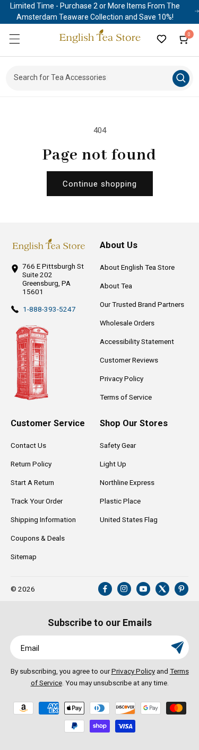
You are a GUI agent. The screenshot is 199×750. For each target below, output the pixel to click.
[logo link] (48, 245)
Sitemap (24, 556)
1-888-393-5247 (49, 309)
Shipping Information (43, 519)
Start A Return (32, 482)
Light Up (113, 464)
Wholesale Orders (127, 323)
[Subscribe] (177, 647)
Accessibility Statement (137, 341)
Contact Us (28, 445)
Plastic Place (120, 501)
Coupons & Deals (38, 538)
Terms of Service (126, 397)
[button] (14, 38)
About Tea (116, 285)
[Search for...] (180, 78)
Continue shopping (100, 184)
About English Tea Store (137, 267)
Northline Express (127, 482)
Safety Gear (118, 445)
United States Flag (129, 519)
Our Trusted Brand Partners (142, 304)
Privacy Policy (121, 378)
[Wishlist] (161, 38)
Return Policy (31, 464)
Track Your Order (37, 501)
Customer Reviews (129, 360)
